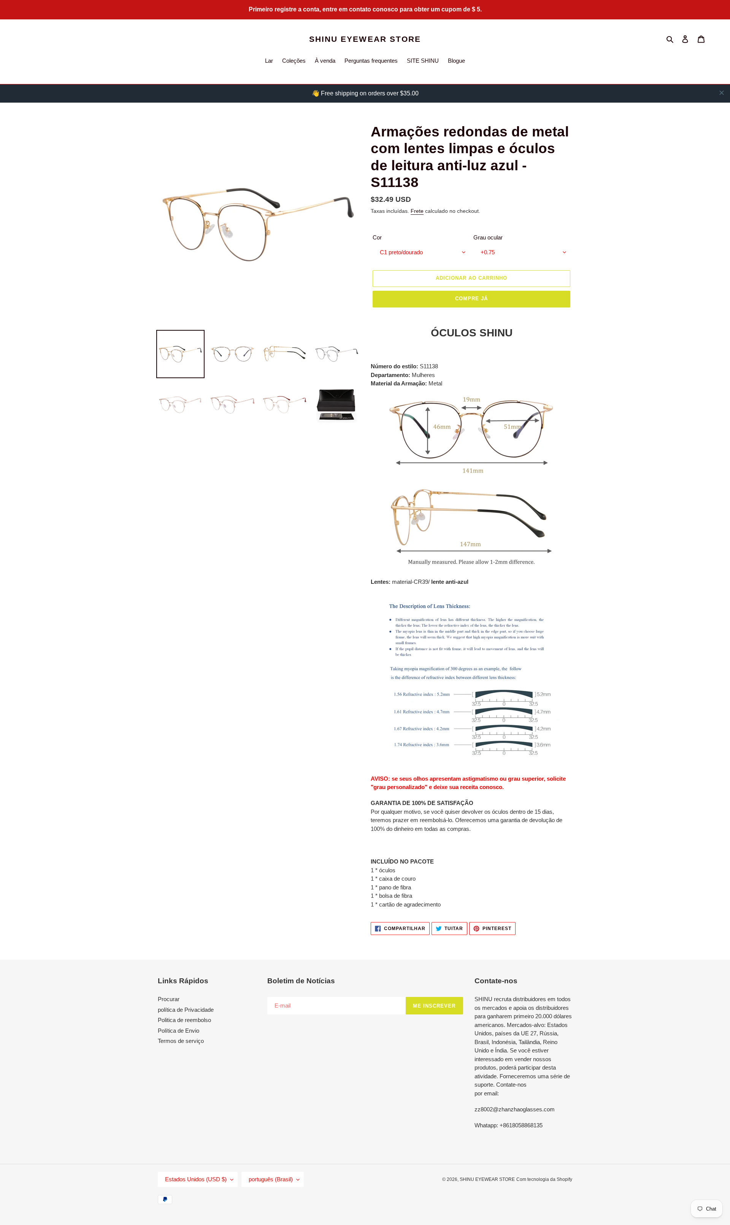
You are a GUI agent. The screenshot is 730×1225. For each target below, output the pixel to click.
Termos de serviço (181, 1041)
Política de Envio (178, 1030)
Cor (377, 237)
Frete (417, 211)
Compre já (471, 298)
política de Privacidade (186, 1009)
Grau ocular (488, 237)
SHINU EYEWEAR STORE (365, 39)
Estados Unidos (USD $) (196, 1179)
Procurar (168, 999)
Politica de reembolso (184, 1020)
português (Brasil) (271, 1179)
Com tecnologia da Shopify (544, 1179)
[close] (721, 93)
